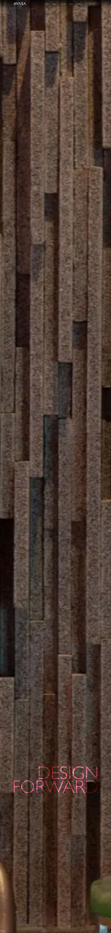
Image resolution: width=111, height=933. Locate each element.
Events (71, 4)
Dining (54, 4)
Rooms (47, 4)
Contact (79, 4)
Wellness (62, 4)
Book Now (92, 4)
